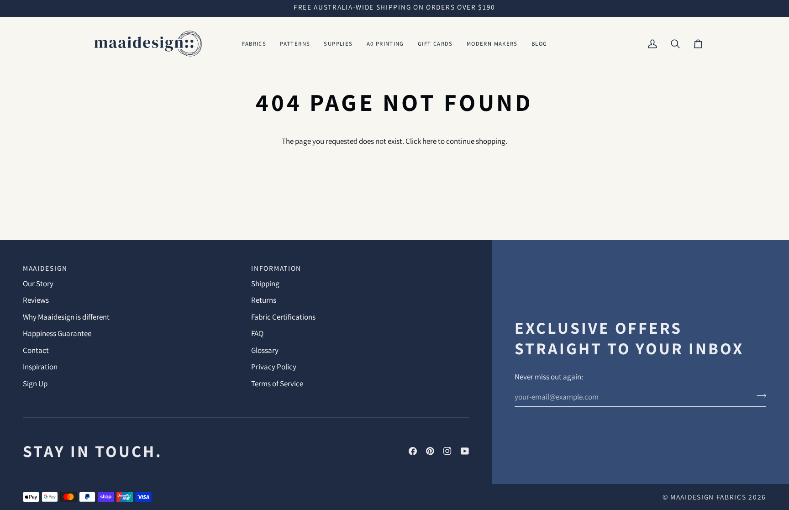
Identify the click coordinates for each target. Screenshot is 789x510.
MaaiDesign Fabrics (709, 496)
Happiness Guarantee (57, 333)
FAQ (257, 333)
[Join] (758, 395)
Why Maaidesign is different (66, 317)
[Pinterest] (430, 451)
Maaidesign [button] (45, 268)
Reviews (36, 300)
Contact (36, 350)
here (429, 141)
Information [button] (276, 268)
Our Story (38, 284)
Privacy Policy (273, 367)
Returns (263, 300)
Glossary (265, 350)
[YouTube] (465, 451)
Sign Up (35, 384)
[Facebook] (413, 451)
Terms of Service (277, 384)
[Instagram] (447, 451)
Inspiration (40, 367)
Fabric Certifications (283, 317)
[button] (254, 44)
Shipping (265, 284)
